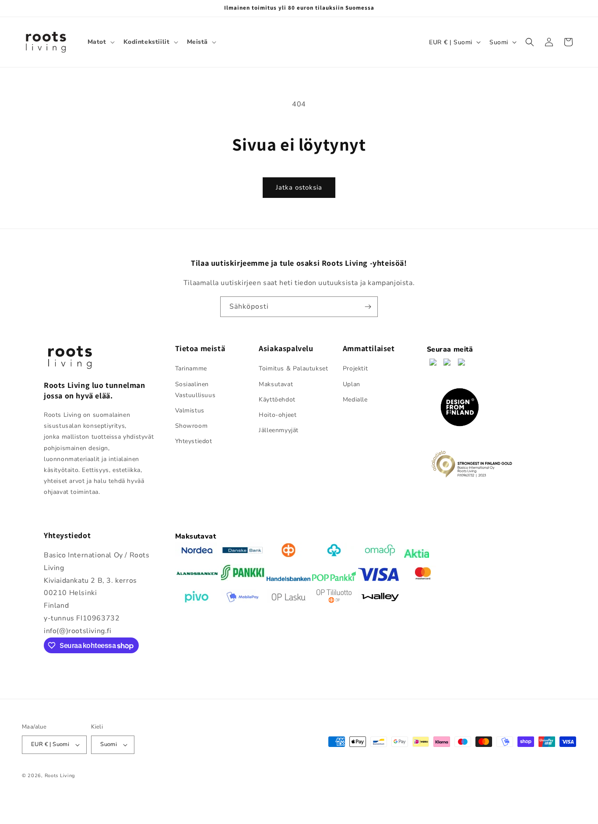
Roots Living (60, 775)
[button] (100, 42)
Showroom (191, 426)
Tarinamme (191, 369)
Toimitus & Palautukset (293, 369)
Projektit (355, 369)
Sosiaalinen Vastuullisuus (195, 389)
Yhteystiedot (193, 441)
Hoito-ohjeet (277, 415)
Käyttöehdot (277, 399)
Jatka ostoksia (299, 187)
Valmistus (189, 410)
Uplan (351, 384)
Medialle (355, 399)
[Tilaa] (367, 306)
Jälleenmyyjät (279, 430)
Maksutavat (276, 384)
